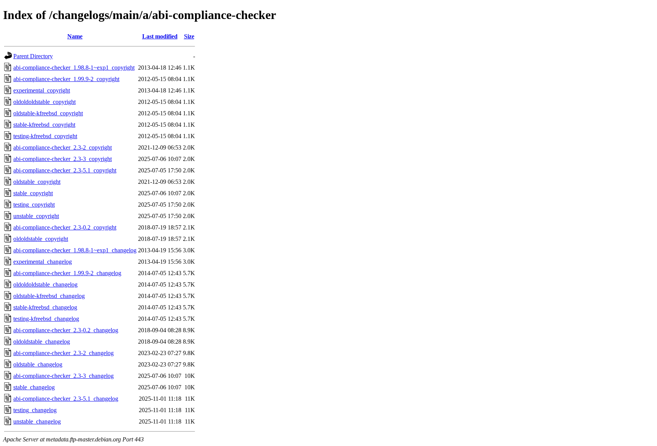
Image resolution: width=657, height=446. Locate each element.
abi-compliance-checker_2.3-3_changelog (63, 376)
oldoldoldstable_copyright (44, 102)
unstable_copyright (36, 216)
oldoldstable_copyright (40, 239)
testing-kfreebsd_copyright (45, 136)
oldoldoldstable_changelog (45, 284)
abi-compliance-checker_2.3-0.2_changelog (65, 330)
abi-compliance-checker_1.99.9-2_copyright (66, 79)
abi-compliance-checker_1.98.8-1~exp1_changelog (74, 250)
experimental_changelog (42, 261)
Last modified (160, 36)
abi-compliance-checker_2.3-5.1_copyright (64, 170)
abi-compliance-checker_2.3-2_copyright (62, 147)
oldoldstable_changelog (41, 341)
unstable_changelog (37, 421)
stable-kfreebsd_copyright (44, 124)
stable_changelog (34, 387)
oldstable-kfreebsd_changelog (49, 296)
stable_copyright (33, 193)
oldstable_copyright (36, 181)
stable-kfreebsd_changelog (45, 307)
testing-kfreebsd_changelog (46, 318)
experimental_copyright (41, 90)
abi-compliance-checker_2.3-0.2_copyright (64, 227)
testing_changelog (35, 410)
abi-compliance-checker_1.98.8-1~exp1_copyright (74, 67)
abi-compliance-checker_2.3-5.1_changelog (65, 398)
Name (75, 36)
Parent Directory (33, 56)
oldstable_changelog (37, 364)
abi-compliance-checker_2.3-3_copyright (62, 159)
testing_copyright (34, 204)
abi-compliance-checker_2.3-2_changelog (63, 353)
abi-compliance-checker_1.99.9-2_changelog (67, 273)
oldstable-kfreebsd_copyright (48, 113)
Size (189, 36)
